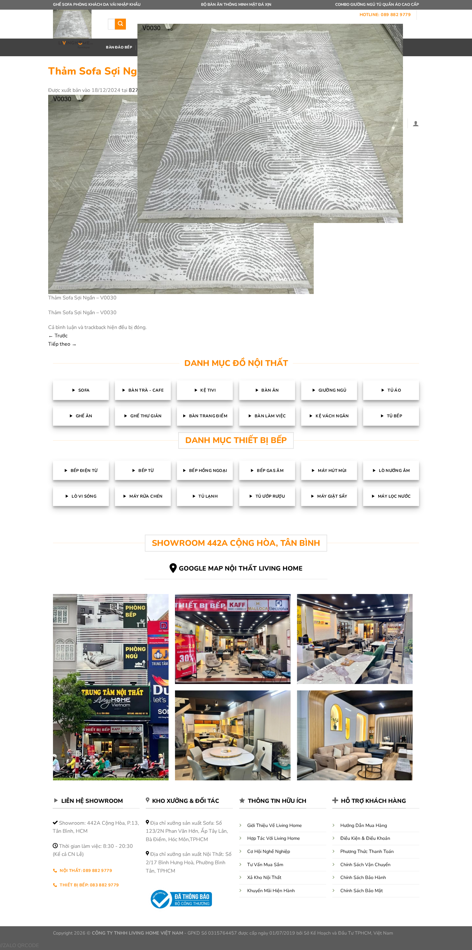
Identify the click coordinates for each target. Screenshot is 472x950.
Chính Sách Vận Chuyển (365, 864)
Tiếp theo (62, 344)
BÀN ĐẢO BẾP (119, 47)
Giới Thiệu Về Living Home (274, 825)
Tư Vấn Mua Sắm (265, 864)
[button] (270, 123)
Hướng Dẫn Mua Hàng (363, 825)
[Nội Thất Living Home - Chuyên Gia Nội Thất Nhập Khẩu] (75, 30)
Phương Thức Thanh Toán (367, 851)
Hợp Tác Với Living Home (273, 838)
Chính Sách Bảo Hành (363, 877)
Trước (57, 335)
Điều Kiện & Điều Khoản (365, 838)
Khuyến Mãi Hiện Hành (271, 890)
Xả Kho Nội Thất (264, 877)
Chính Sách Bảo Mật (361, 890)
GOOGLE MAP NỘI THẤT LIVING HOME (240, 568)
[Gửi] (120, 24)
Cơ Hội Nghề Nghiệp (268, 851)
